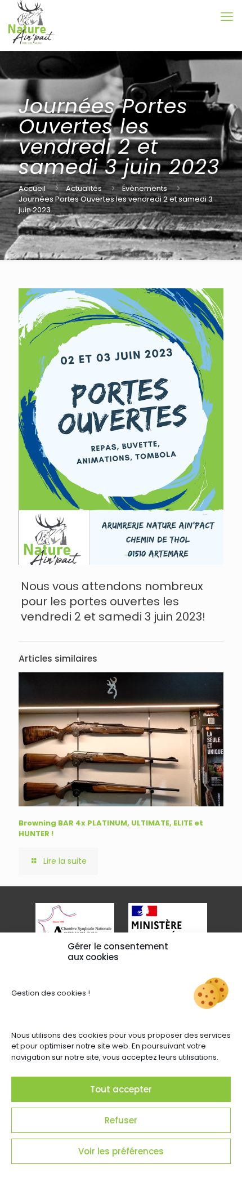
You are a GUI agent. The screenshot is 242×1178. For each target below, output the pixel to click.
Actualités (84, 188)
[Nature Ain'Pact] (31, 17)
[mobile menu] (226, 16)
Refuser (121, 1120)
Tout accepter (121, 1089)
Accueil (32, 188)
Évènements (144, 188)
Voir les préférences (121, 1151)
